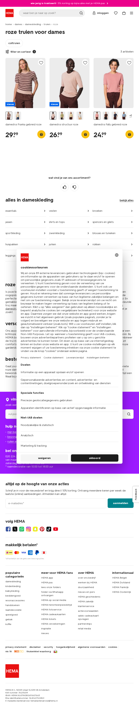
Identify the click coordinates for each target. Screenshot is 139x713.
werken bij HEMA (87, 582)
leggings (10, 255)
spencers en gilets (103, 222)
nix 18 (8, 651)
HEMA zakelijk (86, 601)
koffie (8, 624)
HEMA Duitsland (121, 582)
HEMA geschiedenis (89, 596)
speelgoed (11, 614)
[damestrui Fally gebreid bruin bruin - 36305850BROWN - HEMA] (106, 116)
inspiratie (46, 628)
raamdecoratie (13, 610)
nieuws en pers (86, 592)
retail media (84, 628)
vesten (53, 210)
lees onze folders (51, 587)
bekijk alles (127, 200)
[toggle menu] (131, 13)
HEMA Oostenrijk (121, 592)
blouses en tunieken (104, 233)
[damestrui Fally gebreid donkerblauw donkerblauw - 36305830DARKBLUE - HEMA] (115, 116)
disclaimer (35, 647)
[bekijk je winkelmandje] (124, 13)
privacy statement (15, 647)
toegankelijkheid (65, 647)
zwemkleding (57, 233)
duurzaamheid (86, 587)
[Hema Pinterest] (42, 529)
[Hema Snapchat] (35, 529)
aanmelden (120, 503)
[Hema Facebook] (8, 529)
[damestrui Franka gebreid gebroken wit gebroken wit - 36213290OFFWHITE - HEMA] (18, 116)
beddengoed (13, 595)
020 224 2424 (13, 456)
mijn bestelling (16, 432)
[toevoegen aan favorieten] (41, 62)
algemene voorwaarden (91, 647)
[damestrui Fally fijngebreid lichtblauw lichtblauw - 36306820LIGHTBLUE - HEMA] (124, 116)
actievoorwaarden (88, 611)
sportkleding (12, 233)
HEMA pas (47, 582)
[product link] (25, 83)
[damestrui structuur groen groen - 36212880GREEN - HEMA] (62, 116)
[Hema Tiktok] (48, 529)
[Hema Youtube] (55, 529)
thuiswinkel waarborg (38, 651)
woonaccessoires (15, 600)
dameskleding (33, 24)
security (48, 647)
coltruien (14, 43)
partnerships (85, 623)
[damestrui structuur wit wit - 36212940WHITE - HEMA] (80, 116)
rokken (96, 244)
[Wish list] (116, 13)
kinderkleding (13, 586)
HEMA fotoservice (51, 609)
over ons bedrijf (87, 577)
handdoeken (12, 605)
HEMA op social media (53, 600)
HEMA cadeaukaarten (53, 614)
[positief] (65, 187)
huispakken (11, 244)
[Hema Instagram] (28, 529)
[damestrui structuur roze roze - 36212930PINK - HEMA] (53, 116)
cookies (112, 647)
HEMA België (119, 577)
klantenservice (86, 606)
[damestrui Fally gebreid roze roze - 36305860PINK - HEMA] (97, 116)
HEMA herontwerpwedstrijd (56, 604)
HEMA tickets (48, 619)
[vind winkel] (129, 414)
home (8, 24)
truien (47, 24)
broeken (97, 210)
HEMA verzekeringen (53, 623)
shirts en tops (57, 222)
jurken (52, 244)
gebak (9, 619)
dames (18, 24)
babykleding (12, 591)
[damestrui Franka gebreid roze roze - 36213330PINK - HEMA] (9, 116)
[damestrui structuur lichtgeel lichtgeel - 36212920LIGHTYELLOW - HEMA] (71, 116)
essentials (10, 210)
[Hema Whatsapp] (21, 529)
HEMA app (47, 577)
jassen (8, 222)
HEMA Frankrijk (120, 587)
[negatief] (74, 187)
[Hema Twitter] (15, 529)
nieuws (45, 633)
